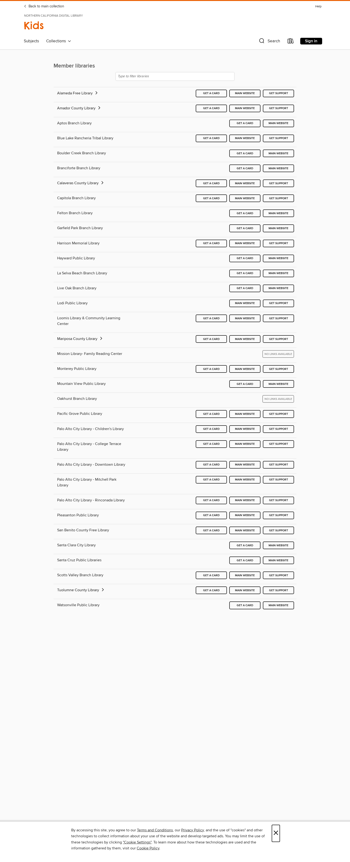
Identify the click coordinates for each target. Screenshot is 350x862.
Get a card (211, 93)
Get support (278, 93)
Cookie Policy (148, 848)
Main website (245, 93)
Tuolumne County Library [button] (78, 590)
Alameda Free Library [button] (75, 93)
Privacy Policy (192, 830)
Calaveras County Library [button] (78, 183)
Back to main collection (46, 6)
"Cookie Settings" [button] (137, 842)
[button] (269, 42)
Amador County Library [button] (76, 108)
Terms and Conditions (155, 830)
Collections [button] (57, 41)
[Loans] (291, 42)
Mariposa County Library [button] (77, 338)
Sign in (311, 41)
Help (318, 6)
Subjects (31, 41)
